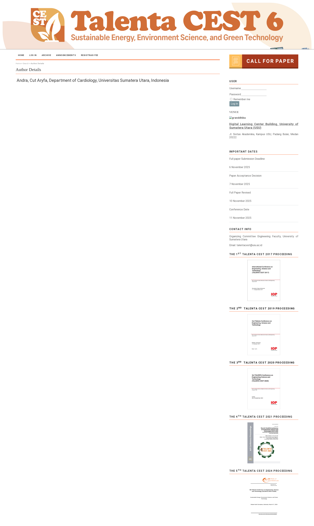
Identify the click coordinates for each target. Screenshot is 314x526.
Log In (33, 55)
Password (235, 94)
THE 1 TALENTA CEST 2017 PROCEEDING (260, 254)
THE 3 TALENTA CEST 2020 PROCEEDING (262, 362)
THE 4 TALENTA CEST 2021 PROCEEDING (260, 416)
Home (21, 55)
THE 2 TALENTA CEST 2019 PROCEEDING (262, 308)
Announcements (66, 55)
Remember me (241, 99)
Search (26, 63)
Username (235, 88)
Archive (46, 55)
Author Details (37, 63)
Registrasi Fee (89, 55)
